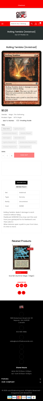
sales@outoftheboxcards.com (21, 341)
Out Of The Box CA (21, 35)
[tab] (21, 182)
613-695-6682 (21, 332)
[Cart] (40, 24)
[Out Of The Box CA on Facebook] (15, 2)
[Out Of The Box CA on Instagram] (19, 2)
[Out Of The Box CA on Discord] (27, 2)
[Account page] (36, 24)
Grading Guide (26, 120)
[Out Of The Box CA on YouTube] (23, 2)
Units (3, 151)
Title (3, 125)
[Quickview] (17, 285)
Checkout (21, 5)
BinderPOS (28, 393)
